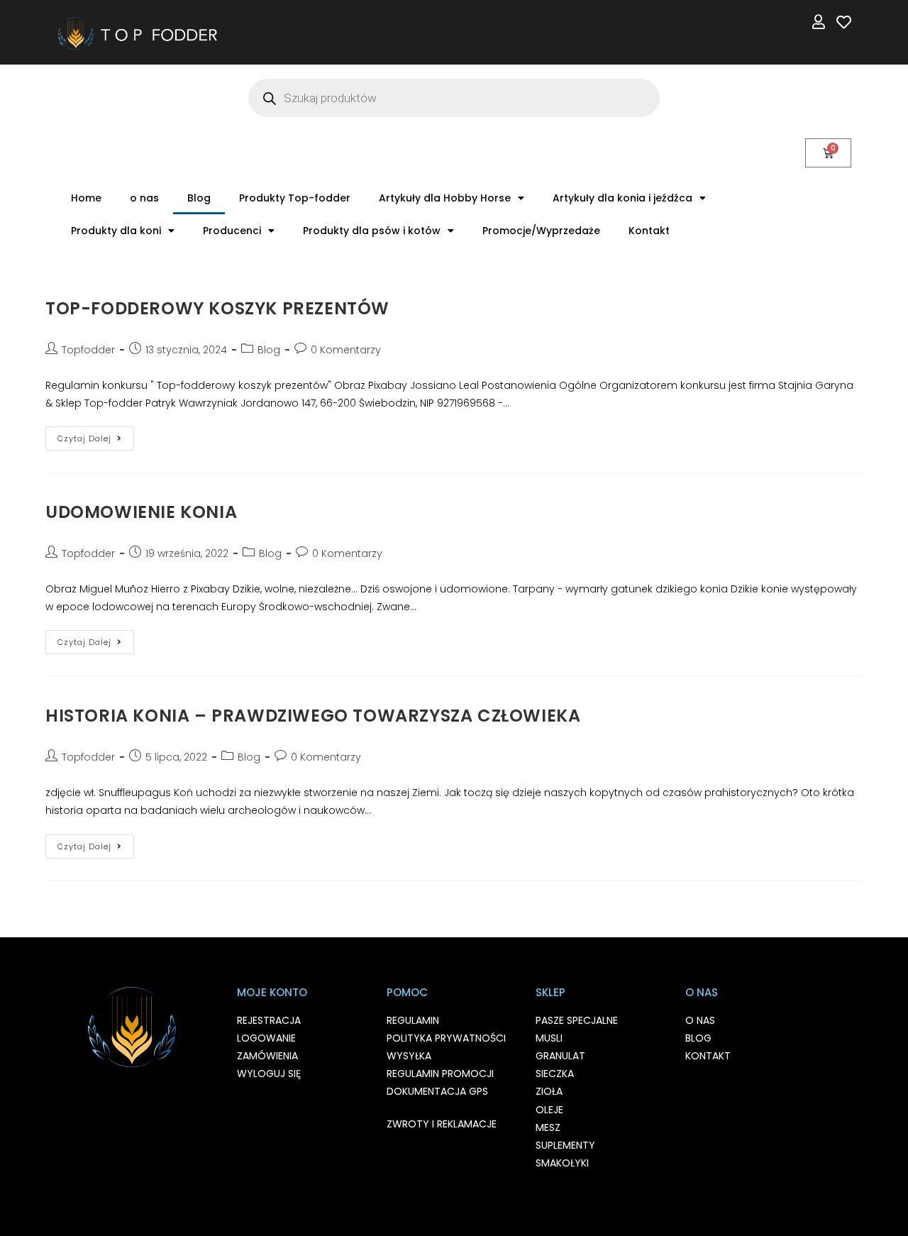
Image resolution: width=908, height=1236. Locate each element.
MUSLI (549, 1038)
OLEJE (549, 1110)
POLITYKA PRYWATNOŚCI (446, 1038)
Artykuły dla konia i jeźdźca (622, 198)
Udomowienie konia (141, 512)
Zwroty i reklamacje (442, 1124)
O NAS (700, 1020)
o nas (144, 198)
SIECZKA (555, 1073)
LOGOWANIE (266, 1038)
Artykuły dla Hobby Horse (445, 198)
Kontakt (649, 231)
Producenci (232, 231)
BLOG (698, 1038)
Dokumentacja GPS (437, 1091)
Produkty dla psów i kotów (372, 231)
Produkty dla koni (116, 231)
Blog (199, 198)
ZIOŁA (549, 1091)
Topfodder (88, 350)
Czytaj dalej (95, 435)
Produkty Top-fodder (294, 198)
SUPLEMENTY (565, 1145)
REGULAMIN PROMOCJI (440, 1073)
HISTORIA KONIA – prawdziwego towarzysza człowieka (312, 715)
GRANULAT (560, 1056)
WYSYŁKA (409, 1056)
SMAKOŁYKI (562, 1163)
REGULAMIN (413, 1020)
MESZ (548, 1127)
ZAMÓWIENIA (267, 1056)
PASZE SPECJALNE (577, 1020)
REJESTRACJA (269, 1020)
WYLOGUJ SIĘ (269, 1073)
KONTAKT (708, 1056)
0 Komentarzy (346, 350)
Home (86, 198)
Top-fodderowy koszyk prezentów (217, 308)
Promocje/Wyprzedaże (541, 231)
